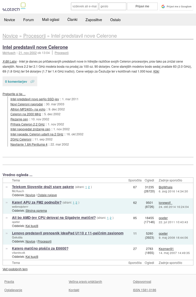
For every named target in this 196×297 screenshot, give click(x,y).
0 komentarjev (16, 81)
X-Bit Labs (10, 61)
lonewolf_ (165, 202)
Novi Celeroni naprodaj (26, 104)
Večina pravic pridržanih (85, 281)
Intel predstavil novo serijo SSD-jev (34, 99)
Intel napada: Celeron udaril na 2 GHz (36, 134)
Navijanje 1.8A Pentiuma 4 (28, 144)
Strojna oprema (36, 210)
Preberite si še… (14, 94)
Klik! (156, 71)
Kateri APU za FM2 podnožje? (37, 202)
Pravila (9, 281)
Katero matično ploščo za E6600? (40, 248)
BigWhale (166, 187)
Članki (72, 19)
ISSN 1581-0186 (144, 290)
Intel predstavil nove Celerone (35, 47)
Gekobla (17, 237)
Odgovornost (142, 281)
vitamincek (18, 252)
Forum (28, 19)
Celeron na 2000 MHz (25, 114)
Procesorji (62, 52)
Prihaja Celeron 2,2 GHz (27, 124)
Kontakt (74, 290)
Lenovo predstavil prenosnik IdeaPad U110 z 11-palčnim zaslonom (68, 233)
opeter (16, 222)
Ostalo (115, 19)
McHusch (18, 191)
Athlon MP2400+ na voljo (27, 109)
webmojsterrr (20, 206)
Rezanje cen (19, 119)
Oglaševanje (13, 290)
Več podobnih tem (15, 269)
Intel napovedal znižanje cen (30, 129)
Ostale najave (47, 195)
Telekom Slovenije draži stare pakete (43, 186)
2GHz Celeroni (20, 139)
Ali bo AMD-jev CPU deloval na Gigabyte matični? (54, 217)
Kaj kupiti (32, 225)
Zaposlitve (93, 19)
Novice (9, 19)
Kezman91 (166, 248)
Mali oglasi (50, 19)
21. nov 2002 (28, 52)
